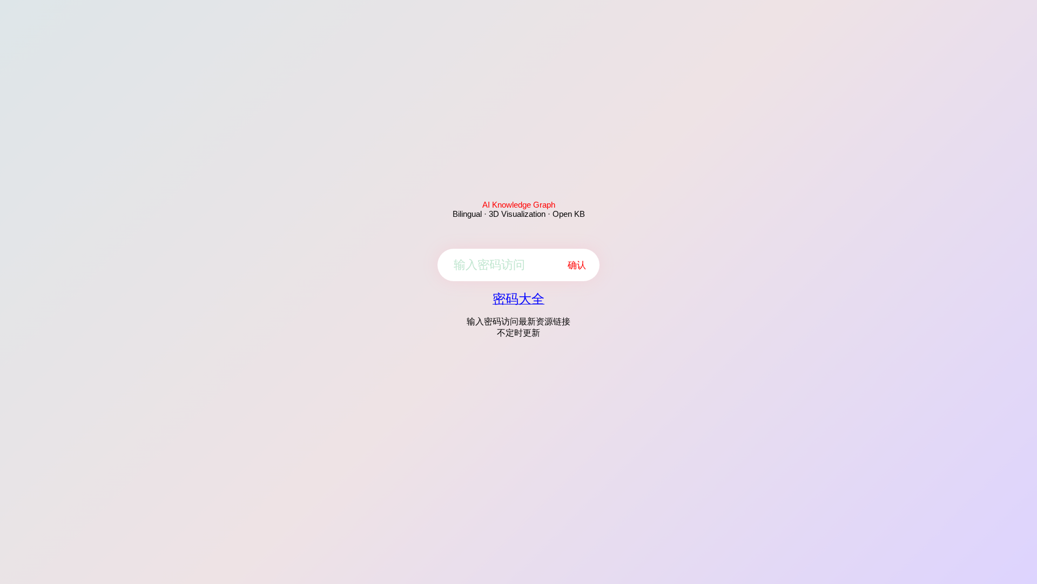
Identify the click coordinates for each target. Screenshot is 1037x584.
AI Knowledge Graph (518, 204)
